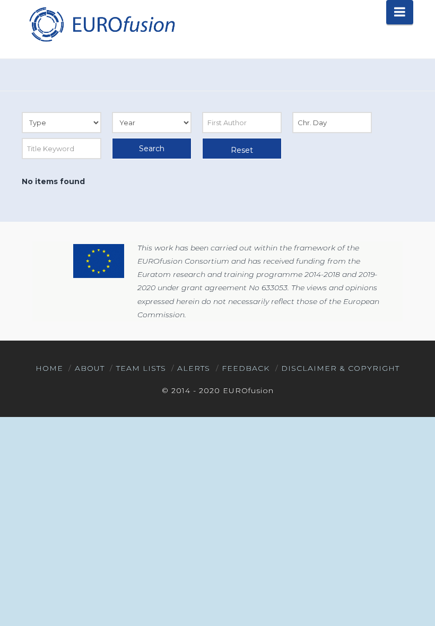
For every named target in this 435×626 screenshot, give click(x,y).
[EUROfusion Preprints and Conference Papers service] (101, 24)
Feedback (245, 368)
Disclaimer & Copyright (340, 368)
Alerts (193, 368)
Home (49, 368)
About (90, 368)
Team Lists (141, 368)
